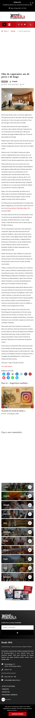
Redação (14, 81)
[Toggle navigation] (4, 24)
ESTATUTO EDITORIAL (8, 686)
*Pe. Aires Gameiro (6, 366)
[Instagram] (21, 24)
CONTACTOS (6, 692)
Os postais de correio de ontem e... (13, 411)
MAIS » (12, 659)
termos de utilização (22, 710)
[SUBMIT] (17, 633)
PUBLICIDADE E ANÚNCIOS (9, 695)
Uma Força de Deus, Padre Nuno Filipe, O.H (17, 208)
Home (6, 31)
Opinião (13, 31)
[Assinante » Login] (9, 24)
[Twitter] (25, 24)
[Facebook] (18, 24)
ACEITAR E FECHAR (17, 714)
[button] (30, 3)
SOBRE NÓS (5, 689)
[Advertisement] (17, 54)
